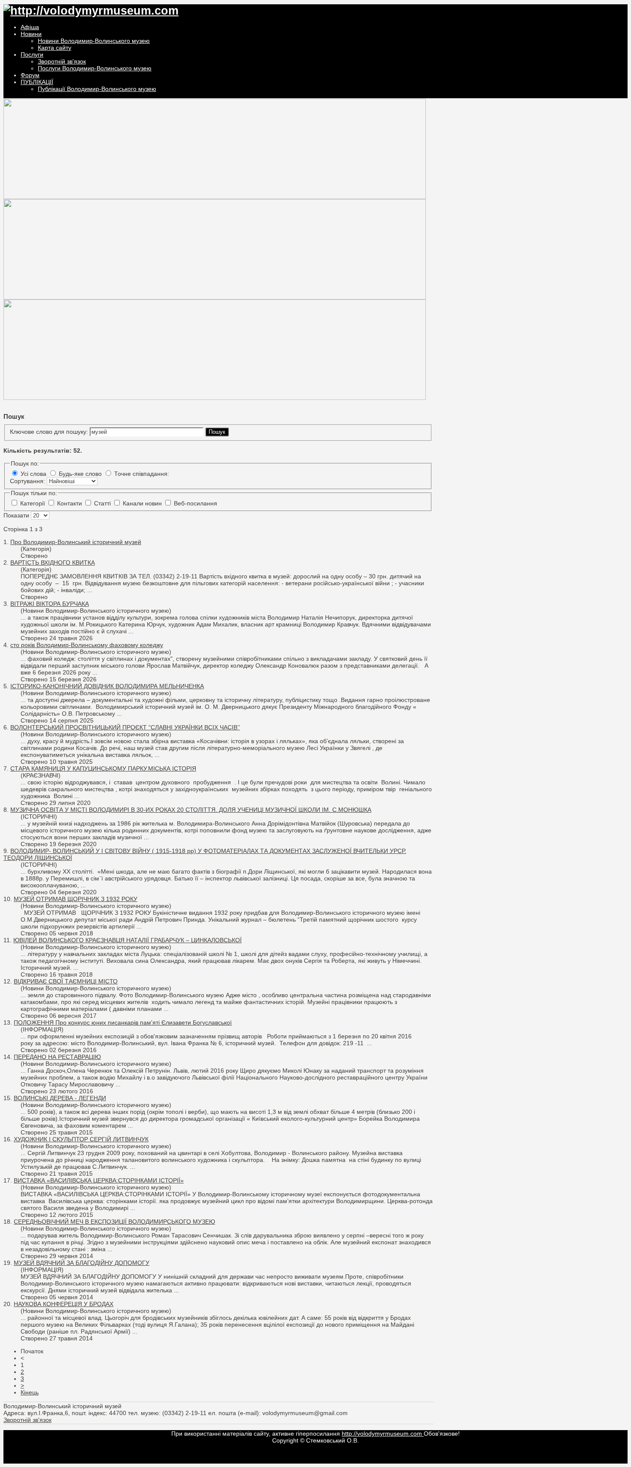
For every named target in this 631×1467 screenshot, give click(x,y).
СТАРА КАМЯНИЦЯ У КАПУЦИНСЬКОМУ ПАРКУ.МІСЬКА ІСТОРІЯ (103, 768)
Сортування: (28, 481)
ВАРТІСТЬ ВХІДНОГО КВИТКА (52, 562)
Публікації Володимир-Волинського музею (97, 88)
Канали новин (143, 503)
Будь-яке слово (80, 473)
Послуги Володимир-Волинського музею (95, 68)
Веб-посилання (195, 503)
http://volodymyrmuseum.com (383, 1433)
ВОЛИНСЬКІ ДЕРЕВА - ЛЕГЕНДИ (60, 1098)
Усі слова (33, 473)
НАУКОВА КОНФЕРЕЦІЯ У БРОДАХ (63, 1304)
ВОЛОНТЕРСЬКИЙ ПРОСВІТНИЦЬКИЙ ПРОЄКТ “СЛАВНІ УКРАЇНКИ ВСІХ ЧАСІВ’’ (125, 727)
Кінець (30, 1392)
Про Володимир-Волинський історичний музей (75, 541)
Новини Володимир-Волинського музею (94, 40)
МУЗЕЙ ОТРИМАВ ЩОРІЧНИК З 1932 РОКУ (75, 898)
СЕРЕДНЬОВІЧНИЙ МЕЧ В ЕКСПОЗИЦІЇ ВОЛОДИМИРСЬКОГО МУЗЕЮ (114, 1221)
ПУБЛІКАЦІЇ (37, 82)
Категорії (33, 503)
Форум (30, 75)
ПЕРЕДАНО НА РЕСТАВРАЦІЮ (57, 1056)
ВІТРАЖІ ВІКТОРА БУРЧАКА (49, 603)
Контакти (70, 503)
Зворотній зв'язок (62, 61)
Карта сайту (54, 47)
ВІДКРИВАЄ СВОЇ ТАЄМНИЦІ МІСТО (66, 981)
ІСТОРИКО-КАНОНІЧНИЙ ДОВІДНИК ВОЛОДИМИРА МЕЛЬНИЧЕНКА (107, 686)
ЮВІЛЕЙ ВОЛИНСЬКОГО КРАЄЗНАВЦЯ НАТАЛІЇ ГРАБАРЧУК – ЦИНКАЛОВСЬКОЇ (127, 940)
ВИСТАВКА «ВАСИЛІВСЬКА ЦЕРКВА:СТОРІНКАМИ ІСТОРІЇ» (99, 1180)
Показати (17, 515)
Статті (103, 503)
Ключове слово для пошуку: (50, 431)
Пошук (217, 432)
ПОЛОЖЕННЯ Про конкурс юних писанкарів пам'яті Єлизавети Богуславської (123, 1022)
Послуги (32, 54)
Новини (31, 33)
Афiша (30, 27)
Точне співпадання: (141, 473)
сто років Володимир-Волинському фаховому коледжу (86, 644)
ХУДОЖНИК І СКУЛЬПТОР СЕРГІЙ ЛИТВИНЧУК (81, 1139)
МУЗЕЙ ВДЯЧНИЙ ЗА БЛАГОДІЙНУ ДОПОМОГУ (81, 1262)
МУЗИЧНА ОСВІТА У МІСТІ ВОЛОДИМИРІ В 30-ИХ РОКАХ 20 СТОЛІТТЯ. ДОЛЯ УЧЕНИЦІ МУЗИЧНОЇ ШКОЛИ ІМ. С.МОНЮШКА (190, 809)
